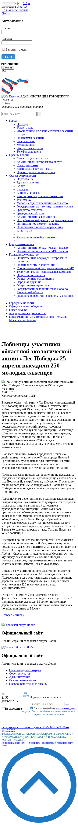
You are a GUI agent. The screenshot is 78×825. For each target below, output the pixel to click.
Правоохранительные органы (36, 172)
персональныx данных (66, 708)
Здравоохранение (28, 182)
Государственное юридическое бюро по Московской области (42, 290)
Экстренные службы (30, 148)
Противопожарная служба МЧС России (42, 251)
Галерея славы (26, 141)
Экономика (24, 199)
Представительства (21, 244)
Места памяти (26, 144)
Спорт (21, 185)
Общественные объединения (35, 278)
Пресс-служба (18, 309)
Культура (22, 189)
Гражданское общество (24, 254)
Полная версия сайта (15, 10)
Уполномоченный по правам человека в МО (45, 268)
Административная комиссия (36, 216)
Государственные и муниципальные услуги (45, 206)
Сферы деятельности (22, 175)
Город (13, 120)
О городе (22, 124)
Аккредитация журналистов (27, 313)
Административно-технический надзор (42, 247)
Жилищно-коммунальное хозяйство (40, 196)
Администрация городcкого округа (39, 161)
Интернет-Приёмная (15, 74)
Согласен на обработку (55, 708)
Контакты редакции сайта (13, 742)
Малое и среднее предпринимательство (42, 203)
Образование (25, 179)
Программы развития (30, 137)
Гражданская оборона (30, 213)
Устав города (25, 127)
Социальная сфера (28, 192)
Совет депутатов (27, 165)
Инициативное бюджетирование (38, 223)
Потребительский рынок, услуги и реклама (45, 220)
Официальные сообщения (26, 306)
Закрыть (7, 67)
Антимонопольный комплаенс (36, 237)
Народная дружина (29, 282)
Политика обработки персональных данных (45, 295)
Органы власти (19, 155)
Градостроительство (30, 209)
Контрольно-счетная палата (34, 168)
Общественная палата (31, 275)
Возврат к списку (13, 615)
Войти (6, 13)
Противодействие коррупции (36, 264)
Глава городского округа (32, 158)
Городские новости (21, 303)
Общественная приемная (33, 285)
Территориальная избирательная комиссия (44, 271)
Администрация (19, 677)
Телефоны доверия (29, 151)
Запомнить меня (16, 49)
